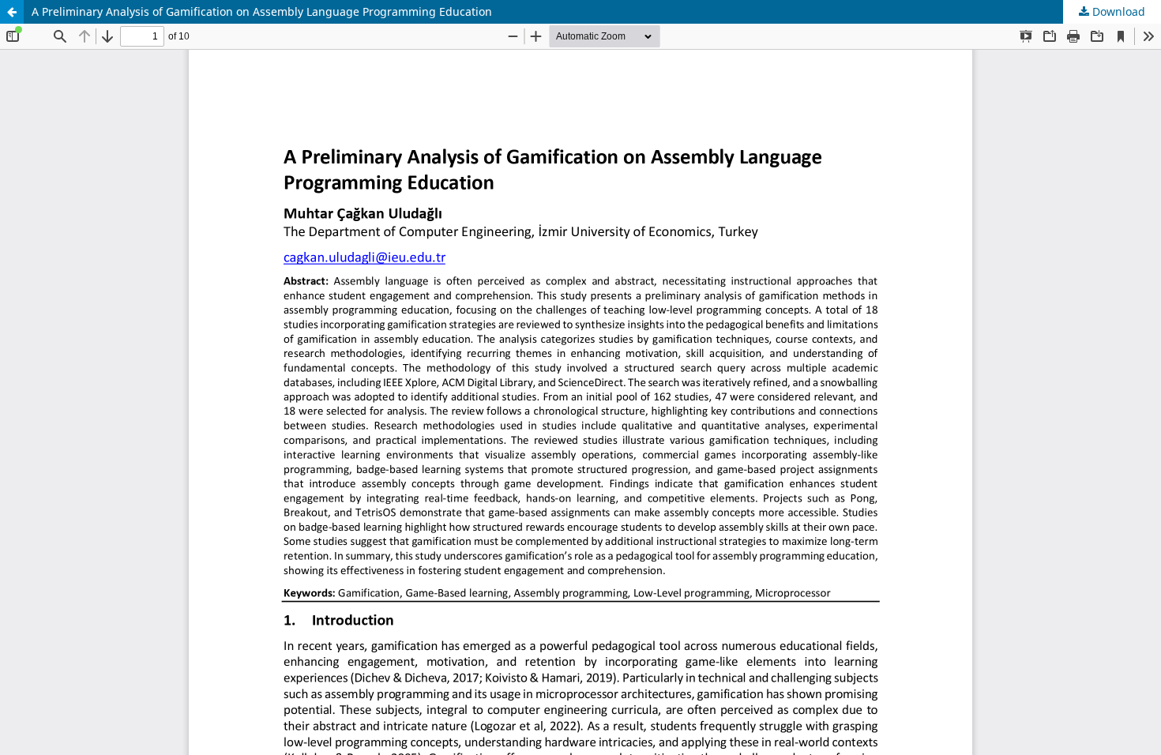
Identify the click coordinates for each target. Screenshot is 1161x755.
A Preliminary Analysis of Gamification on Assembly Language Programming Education (262, 11)
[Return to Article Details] (12, 12)
